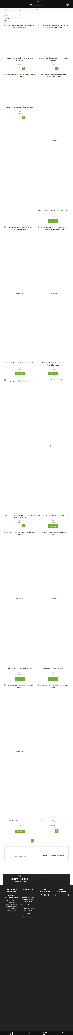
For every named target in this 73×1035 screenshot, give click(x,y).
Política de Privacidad (28, 905)
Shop (10, 10)
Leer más (53, 220)
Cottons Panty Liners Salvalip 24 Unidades (19, 107)
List (5, 20)
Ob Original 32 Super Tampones (53, 668)
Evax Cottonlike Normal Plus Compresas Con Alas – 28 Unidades (53, 364)
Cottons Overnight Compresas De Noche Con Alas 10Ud (53, 59)
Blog (28, 914)
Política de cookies (28, 894)
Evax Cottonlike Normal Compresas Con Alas (19, 363)
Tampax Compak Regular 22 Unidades (53, 821)
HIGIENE (15, 10)
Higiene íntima (23, 10)
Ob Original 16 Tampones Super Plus (20, 668)
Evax (53, 215)
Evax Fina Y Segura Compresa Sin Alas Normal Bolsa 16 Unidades (20, 517)
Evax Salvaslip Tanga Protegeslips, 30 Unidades (53, 515)
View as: (6, 18)
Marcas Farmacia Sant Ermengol (28, 909)
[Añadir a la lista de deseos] (32, 28)
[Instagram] (38, 1)
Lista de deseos (28, 917)
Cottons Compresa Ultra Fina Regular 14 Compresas (20, 59)
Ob (20, 673)
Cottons (20, 63)
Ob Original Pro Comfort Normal (19, 821)
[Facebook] (35, 1)
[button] (23, 68)
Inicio (6, 10)
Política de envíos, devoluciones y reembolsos (28, 899)
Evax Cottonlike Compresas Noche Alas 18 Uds (53, 210)
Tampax (53, 825)
